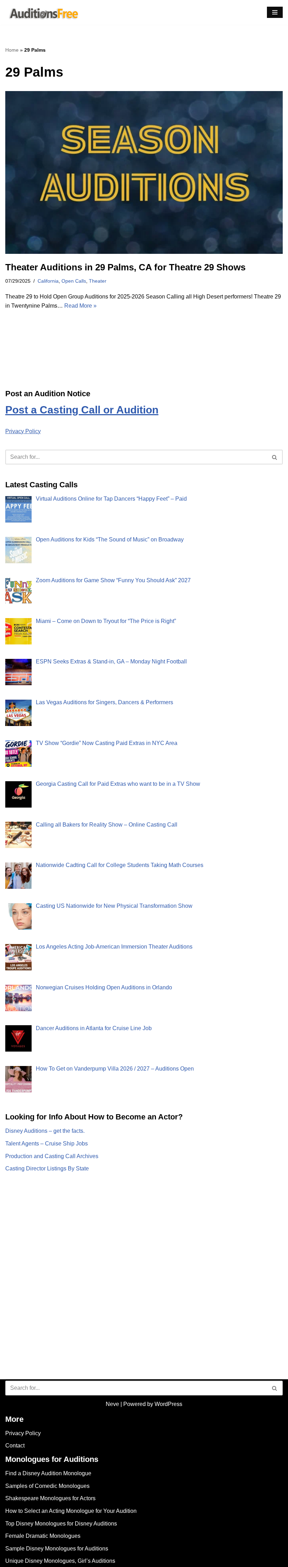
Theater (97, 281)
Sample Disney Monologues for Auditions (56, 1549)
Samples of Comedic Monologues (47, 1486)
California (48, 281)
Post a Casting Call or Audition (81, 410)
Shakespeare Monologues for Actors (50, 1498)
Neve (112, 1404)
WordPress (168, 1404)
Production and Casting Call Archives (51, 1156)
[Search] (275, 457)
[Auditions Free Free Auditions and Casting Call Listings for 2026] (42, 12)
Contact (15, 1446)
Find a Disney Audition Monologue (48, 1473)
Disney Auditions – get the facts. (45, 1131)
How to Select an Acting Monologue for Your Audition (71, 1511)
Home (12, 50)
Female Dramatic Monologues (42, 1536)
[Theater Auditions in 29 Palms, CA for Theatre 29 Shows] (144, 172)
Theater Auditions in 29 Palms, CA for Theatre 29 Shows (125, 267)
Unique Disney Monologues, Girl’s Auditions (60, 1561)
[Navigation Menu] (275, 12)
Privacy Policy (23, 431)
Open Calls (73, 281)
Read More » (80, 306)
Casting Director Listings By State (47, 1168)
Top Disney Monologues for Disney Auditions (61, 1524)
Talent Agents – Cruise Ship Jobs (46, 1144)
